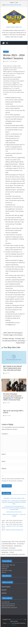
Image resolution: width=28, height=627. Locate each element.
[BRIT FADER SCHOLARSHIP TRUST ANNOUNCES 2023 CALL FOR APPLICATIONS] (14, 352)
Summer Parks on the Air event (13, 5)
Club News (6, 51)
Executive (4, 590)
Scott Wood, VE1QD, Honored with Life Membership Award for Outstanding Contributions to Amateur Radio (14, 508)
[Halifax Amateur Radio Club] (3, 43)
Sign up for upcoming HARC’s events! (13, 412)
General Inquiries (6, 586)
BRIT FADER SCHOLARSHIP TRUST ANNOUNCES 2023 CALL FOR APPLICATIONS (12, 368)
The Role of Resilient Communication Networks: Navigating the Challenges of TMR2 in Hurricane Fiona (13, 397)
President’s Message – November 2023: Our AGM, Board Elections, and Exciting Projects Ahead (13, 341)
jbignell (15, 61)
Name (4, 454)
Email (4, 461)
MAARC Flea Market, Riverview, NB (14, 530)
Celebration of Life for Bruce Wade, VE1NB (14, 498)
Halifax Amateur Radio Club (14, 27)
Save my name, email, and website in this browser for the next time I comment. (13, 480)
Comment (5, 434)
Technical (4, 593)
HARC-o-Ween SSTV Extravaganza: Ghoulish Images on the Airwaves (13, 334)
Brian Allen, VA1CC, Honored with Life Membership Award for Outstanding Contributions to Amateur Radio (14, 502)
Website (4, 468)
